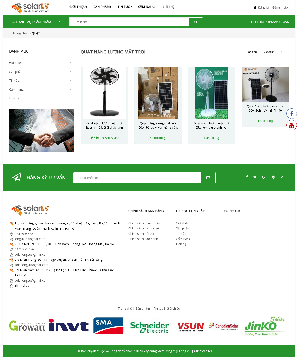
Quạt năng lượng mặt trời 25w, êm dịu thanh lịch (211, 125)
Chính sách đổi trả (141, 233)
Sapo (217, 351)
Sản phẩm (143, 308)
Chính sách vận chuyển (144, 228)
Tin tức (158, 308)
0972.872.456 (278, 22)
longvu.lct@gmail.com (30, 239)
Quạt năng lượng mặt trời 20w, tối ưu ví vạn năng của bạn (158, 127)
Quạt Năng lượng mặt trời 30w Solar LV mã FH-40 (265, 108)
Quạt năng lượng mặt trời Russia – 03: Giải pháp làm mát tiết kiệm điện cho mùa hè (104, 129)
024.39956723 (24, 234)
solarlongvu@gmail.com (31, 254)
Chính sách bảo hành (143, 239)
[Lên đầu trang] (289, 348)
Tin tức (124, 7)
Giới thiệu (77, 7)
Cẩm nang (147, 7)
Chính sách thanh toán (144, 223)
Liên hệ (168, 7)
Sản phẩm (102, 7)
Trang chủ (125, 308)
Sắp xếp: (252, 52)
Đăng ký (263, 7)
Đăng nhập (280, 7)
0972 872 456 (24, 249)
